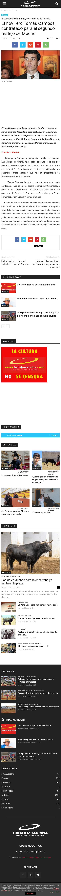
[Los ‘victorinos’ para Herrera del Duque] (8, 620)
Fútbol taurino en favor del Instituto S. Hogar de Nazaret (15, 262)
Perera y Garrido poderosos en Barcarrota (38, 693)
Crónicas (5, 778)
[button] (57, 4)
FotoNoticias (7, 790)
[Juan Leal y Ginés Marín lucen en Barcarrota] (8, 708)
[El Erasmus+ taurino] (46, 497)
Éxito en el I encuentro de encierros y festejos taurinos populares (46, 264)
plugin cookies (55, 892)
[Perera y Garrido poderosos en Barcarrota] (8, 695)
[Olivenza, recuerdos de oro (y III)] (8, 648)
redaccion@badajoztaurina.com (36, 857)
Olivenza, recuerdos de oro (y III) (33, 646)
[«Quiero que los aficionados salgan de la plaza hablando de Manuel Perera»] (46, 460)
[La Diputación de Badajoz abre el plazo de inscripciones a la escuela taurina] (8, 316)
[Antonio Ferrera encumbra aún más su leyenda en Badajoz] (8, 681)
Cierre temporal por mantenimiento (36, 284)
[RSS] (30, 875)
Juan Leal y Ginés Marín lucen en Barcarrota (38, 707)
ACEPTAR (30, 894)
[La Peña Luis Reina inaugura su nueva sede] (8, 607)
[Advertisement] (30, 103)
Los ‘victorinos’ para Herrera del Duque (36, 618)
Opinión (5, 799)
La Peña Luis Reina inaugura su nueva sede (38, 605)
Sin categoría (7, 807)
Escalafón (5, 786)
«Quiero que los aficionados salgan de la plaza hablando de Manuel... (45, 480)
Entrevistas (6, 468)
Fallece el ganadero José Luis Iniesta (37, 298)
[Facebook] (23, 875)
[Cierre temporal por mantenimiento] (8, 288)
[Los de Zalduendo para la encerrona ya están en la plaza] (30, 553)
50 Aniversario (7, 774)
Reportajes (6, 572)
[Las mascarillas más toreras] (15, 460)
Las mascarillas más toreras (14, 475)
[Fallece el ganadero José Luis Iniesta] (8, 302)
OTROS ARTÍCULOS (12, 277)
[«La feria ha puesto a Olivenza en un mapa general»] (15, 497)
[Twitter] (38, 875)
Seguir (54, 435)
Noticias (4, 15)
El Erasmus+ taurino (41, 513)
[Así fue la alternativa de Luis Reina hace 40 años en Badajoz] (8, 634)
